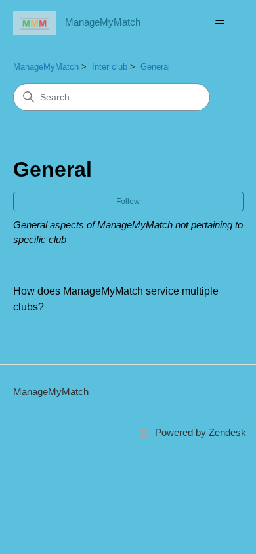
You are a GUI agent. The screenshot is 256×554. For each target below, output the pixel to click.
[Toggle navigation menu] (220, 23)
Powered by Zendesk (200, 432)
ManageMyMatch (46, 67)
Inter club (109, 67)
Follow (128, 201)
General (155, 67)
